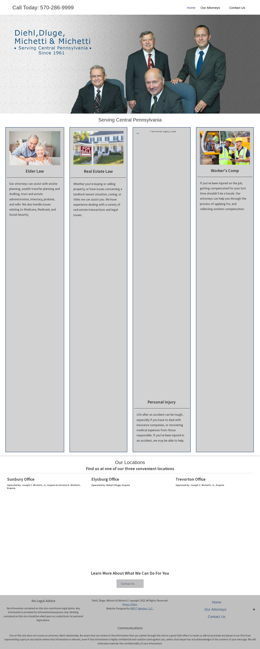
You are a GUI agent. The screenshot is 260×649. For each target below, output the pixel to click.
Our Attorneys (210, 8)
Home (191, 8)
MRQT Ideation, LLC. (142, 608)
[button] (130, 583)
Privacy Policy (129, 604)
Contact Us (237, 8)
